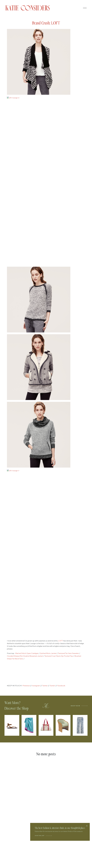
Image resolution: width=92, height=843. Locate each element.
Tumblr (52, 686)
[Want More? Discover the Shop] (46, 705)
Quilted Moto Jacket (48, 653)
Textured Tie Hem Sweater (68, 653)
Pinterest (26, 686)
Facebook (61, 686)
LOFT (60, 641)
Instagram (36, 686)
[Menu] (85, 8)
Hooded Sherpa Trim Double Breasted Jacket (25, 656)
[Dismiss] (86, 825)
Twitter (45, 686)
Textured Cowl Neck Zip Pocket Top (58, 656)
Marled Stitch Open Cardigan (26, 653)
